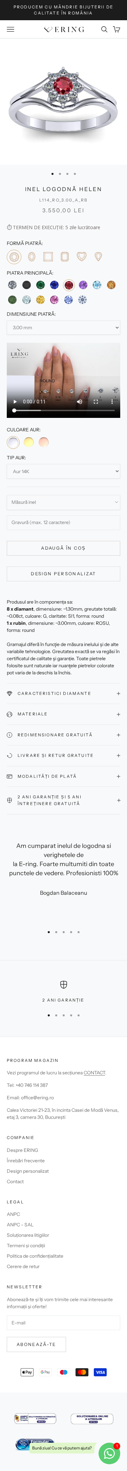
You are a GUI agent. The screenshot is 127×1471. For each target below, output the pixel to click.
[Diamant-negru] (26, 284)
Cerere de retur (23, 1266)
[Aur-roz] (44, 442)
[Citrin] (111, 284)
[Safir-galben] (40, 299)
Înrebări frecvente (26, 1161)
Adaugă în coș (63, 548)
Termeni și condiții (26, 1246)
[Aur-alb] (13, 442)
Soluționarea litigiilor (28, 1235)
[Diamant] (12, 284)
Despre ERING (22, 1150)
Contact (15, 1181)
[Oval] (31, 257)
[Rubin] (69, 285)
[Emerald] (64, 257)
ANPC (13, 1214)
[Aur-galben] (28, 442)
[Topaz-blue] (97, 284)
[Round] (14, 257)
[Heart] (81, 257)
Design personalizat (63, 573)
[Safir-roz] (54, 299)
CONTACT (94, 1073)
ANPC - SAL (20, 1225)
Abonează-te (36, 1344)
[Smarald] (40, 284)
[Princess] (48, 257)
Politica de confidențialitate (35, 1256)
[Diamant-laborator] (82, 299)
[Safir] (54, 284)
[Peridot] (12, 299)
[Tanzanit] (68, 299)
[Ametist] (83, 284)
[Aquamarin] (26, 299)
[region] (63, 992)
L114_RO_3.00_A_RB (63, 200)
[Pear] (98, 257)
